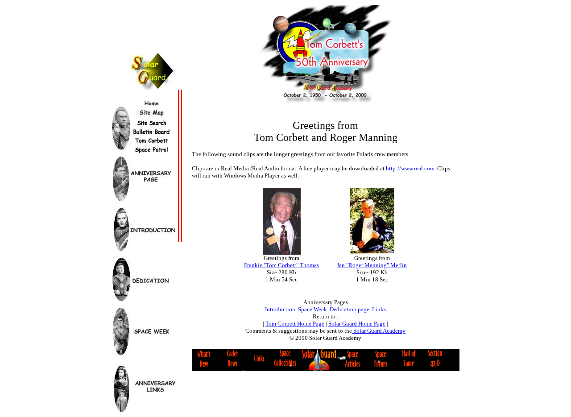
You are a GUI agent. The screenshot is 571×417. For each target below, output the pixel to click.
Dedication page (349, 309)
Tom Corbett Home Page (294, 323)
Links (379, 309)
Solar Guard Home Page (356, 323)
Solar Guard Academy (378, 330)
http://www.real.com (410, 168)
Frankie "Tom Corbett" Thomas (281, 265)
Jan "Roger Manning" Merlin (372, 265)
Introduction (280, 309)
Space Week (312, 309)
